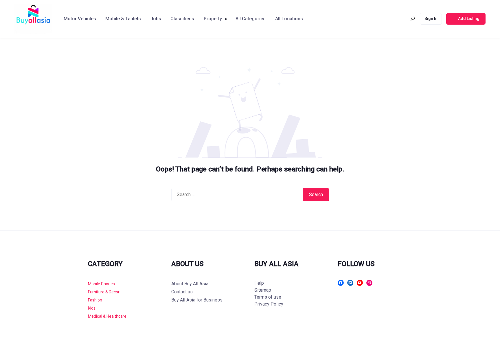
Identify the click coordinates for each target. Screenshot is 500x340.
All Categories (251, 18)
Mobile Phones (101, 283)
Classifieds (182, 18)
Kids (91, 308)
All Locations (289, 18)
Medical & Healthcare (107, 316)
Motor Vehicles (80, 18)
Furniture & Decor (104, 292)
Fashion (95, 300)
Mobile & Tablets (123, 18)
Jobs (155, 18)
